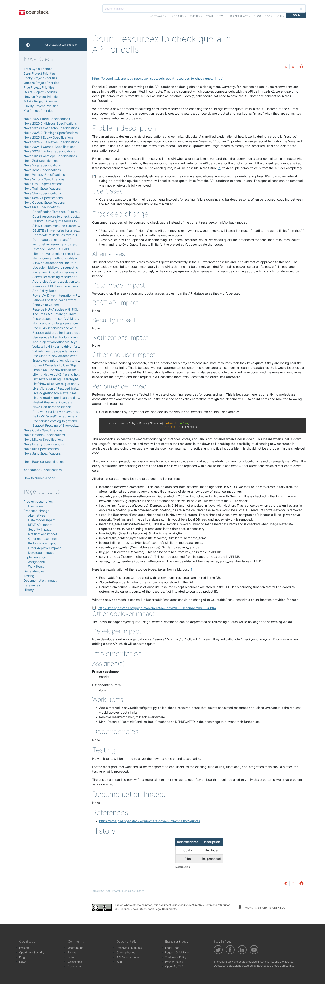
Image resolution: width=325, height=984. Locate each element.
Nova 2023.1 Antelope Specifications (50, 156)
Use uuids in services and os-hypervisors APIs (65, 328)
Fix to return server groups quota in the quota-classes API (74, 244)
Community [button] (214, 16)
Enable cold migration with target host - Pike (64, 360)
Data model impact (41, 520)
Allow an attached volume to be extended (62, 263)
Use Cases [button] (177, 16)
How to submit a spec (39, 478)
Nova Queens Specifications (44, 202)
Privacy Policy (174, 961)
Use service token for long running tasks (61, 337)
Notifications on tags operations (55, 323)
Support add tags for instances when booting (65, 332)
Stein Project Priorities (39, 73)
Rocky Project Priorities (40, 78)
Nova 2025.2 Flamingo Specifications (51, 133)
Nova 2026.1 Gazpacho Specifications (51, 128)
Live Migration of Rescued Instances (58, 388)
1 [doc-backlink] (94, 608)
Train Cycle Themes (38, 69)
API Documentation (128, 957)
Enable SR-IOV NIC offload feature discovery (65, 370)
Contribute (74, 966)
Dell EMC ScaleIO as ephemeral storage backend (67, 416)
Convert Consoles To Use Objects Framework (65, 365)
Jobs (71, 957)
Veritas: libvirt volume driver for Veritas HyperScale (69, 346)
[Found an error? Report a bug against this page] (301, 67)
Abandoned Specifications (43, 470)
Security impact (39, 529)
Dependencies (34, 571)
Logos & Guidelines (177, 952)
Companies (75, 961)
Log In (295, 15)
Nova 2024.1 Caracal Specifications (49, 147)
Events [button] (195, 16)
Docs (268, 16)
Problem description (38, 501)
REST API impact (40, 525)
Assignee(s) (36, 562)
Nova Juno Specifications (42, 453)
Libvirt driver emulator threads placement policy (67, 253)
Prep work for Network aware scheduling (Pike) (66, 411)
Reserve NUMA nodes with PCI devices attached (67, 309)
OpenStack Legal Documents (158, 909)
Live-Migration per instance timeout (58, 397)
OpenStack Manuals (129, 947)
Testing (29, 576)
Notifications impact (42, 534)
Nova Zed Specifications (41, 160)
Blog (257, 16)
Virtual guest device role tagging (56, 351)
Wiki (119, 961)
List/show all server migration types (58, 384)
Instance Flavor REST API (50, 249)
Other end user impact (44, 538)
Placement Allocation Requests (54, 272)
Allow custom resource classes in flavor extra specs (69, 226)
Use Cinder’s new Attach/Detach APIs (59, 356)
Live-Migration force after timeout (56, 393)
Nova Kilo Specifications (41, 449)
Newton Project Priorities (41, 96)
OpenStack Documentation (60, 44)
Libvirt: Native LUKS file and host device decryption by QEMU (77, 374)
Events (72, 952)
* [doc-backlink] (94, 176)
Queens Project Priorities (41, 83)
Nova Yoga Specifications (42, 165)
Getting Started (126, 952)
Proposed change (36, 511)
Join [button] (279, 16)
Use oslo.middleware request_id (55, 267)
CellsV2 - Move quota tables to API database (64, 221)
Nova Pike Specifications (42, 207)
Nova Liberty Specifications (44, 444)
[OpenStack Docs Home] (27, 44)
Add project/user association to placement (63, 281)
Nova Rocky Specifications (43, 198)
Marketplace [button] (238, 16)
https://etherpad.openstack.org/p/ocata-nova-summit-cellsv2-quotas (149, 821)
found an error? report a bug (264, 907)
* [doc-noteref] (220, 168)
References (32, 585)
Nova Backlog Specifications (44, 461)
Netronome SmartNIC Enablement (57, 258)
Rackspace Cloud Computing (275, 965)
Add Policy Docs (44, 291)
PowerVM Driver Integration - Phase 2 (59, 295)
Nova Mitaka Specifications (43, 439)
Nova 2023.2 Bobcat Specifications (49, 151)
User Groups (75, 947)
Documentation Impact (40, 580)
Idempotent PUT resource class (55, 286)
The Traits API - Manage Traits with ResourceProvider (71, 314)
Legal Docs (172, 947)
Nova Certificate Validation (51, 407)
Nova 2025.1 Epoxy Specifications (48, 137)
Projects (24, 947)
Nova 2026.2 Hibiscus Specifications (50, 123)
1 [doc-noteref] (191, 569)
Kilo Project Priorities (38, 110)
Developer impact (41, 552)
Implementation (35, 557)
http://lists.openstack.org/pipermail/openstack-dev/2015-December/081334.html (157, 608)
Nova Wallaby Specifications (44, 174)
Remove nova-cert (45, 305)
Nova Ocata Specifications (43, 430)
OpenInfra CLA (174, 966)
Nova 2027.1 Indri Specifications (47, 119)
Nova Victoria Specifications (44, 179)
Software (157, 16)
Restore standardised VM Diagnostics (59, 318)
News (22, 961)
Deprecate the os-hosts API (52, 239)
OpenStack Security (31, 952)
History (29, 590)
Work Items (36, 566)
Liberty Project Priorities (41, 106)
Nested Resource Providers (52, 402)
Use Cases (35, 506)
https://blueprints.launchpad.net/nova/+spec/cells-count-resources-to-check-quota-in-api (157, 78)
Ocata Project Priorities (40, 92)
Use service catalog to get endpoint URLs (62, 421)
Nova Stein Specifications (42, 193)
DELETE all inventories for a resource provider (65, 230)
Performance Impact (43, 543)
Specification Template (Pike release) (59, 212)
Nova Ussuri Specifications (43, 184)
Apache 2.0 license (281, 961)
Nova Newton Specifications (44, 435)
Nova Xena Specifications (42, 170)
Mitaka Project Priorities (41, 101)
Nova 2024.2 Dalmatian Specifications (51, 142)
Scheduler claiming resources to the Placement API (69, 277)
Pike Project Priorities (39, 87)
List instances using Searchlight (55, 379)
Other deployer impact (44, 548)
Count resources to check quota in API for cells (66, 216)
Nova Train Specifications (42, 188)
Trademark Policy (176, 957)
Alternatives (36, 515)
